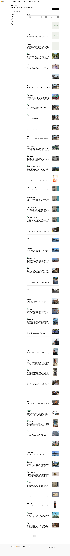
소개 (29, 546)
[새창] (12, 546)
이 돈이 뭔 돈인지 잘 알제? (31, 207)
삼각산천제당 (29, 44)
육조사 (28, 268)
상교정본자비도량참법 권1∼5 (32, 482)
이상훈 (28, 523)
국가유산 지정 (13, 33)
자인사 (28, 278)
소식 (29, 547)
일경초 (28, 105)
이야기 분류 (12, 14)
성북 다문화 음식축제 (30, 176)
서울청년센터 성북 (30, 319)
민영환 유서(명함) (30, 492)
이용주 (28, 360)
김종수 (28, 340)
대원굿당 (28, 34)
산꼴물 (28, 126)
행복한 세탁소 (29, 309)
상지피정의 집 (29, 289)
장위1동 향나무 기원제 (30, 329)
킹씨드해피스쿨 (29, 431)
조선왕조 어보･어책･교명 (31, 472)
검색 (55, 9)
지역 (11, 31)
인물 (12, 18)
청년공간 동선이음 (30, 156)
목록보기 (30, 17)
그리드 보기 (28, 17)
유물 (12, 21)
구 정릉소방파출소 (30, 513)
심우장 (28, 85)
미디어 (13, 26)
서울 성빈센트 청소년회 (31, 258)
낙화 (28, 115)
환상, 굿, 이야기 (29, 248)
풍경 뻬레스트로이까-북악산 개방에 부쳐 (33, 166)
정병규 (28, 401)
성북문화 (28, 411)
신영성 (28, 370)
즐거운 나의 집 (29, 64)
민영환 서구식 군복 (30, 503)
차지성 (28, 350)
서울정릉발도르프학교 (30, 452)
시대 (11, 28)
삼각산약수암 (29, 24)
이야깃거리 (24, 546)
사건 (12, 16)
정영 (28, 391)
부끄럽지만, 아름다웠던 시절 (31, 197)
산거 (28, 136)
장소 (12, 19)
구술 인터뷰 (24, 547)
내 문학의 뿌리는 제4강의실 (31, 187)
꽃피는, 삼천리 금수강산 (31, 146)
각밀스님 (28, 380)
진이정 (28, 238)
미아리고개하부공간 (30, 95)
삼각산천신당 (29, 54)
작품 (12, 24)
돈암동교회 (29, 299)
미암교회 (28, 75)
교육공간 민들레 (29, 462)
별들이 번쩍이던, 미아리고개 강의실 (32, 217)
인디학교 (28, 442)
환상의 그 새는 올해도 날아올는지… (32, 227)
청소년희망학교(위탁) (30, 421)
